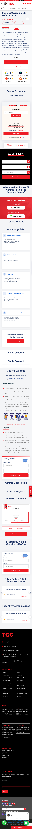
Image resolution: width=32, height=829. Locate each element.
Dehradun (4, 662)
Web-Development (22, 8)
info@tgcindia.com (8, 642)
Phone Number (6, 462)
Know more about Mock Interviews (16, 424)
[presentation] (30, 592)
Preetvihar (11, 661)
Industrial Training (6, 680)
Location (4, 699)
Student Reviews (6, 685)
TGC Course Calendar (23, 683)
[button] (4, 8)
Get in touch (16, 534)
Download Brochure (7, 688)
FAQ (3, 691)
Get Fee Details (16, 115)
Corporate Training (22, 693)
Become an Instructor (7, 677)
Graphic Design (13, 8)
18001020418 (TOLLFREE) (9, 646)
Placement (20, 691)
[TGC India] (3, 803)
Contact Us (5, 696)
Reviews (20, 675)
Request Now (16, 177)
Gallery (19, 696)
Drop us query (15, 341)
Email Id (5, 468)
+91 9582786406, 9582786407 (11, 650)
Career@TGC (21, 685)
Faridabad (17, 661)
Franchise (20, 699)
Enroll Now (16, 62)
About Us (20, 672)
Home (4, 672)
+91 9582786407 (17, 216)
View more (20, 130)
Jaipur (23, 661)
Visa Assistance (21, 688)
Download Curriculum (15, 67)
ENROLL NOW (16, 475)
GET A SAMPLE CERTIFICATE (16, 528)
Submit (5, 791)
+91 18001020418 (8, 19)
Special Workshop (6, 683)
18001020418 (17, 207)
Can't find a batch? (17, 145)
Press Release (5, 675)
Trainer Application (22, 677)
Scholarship (5, 693)
